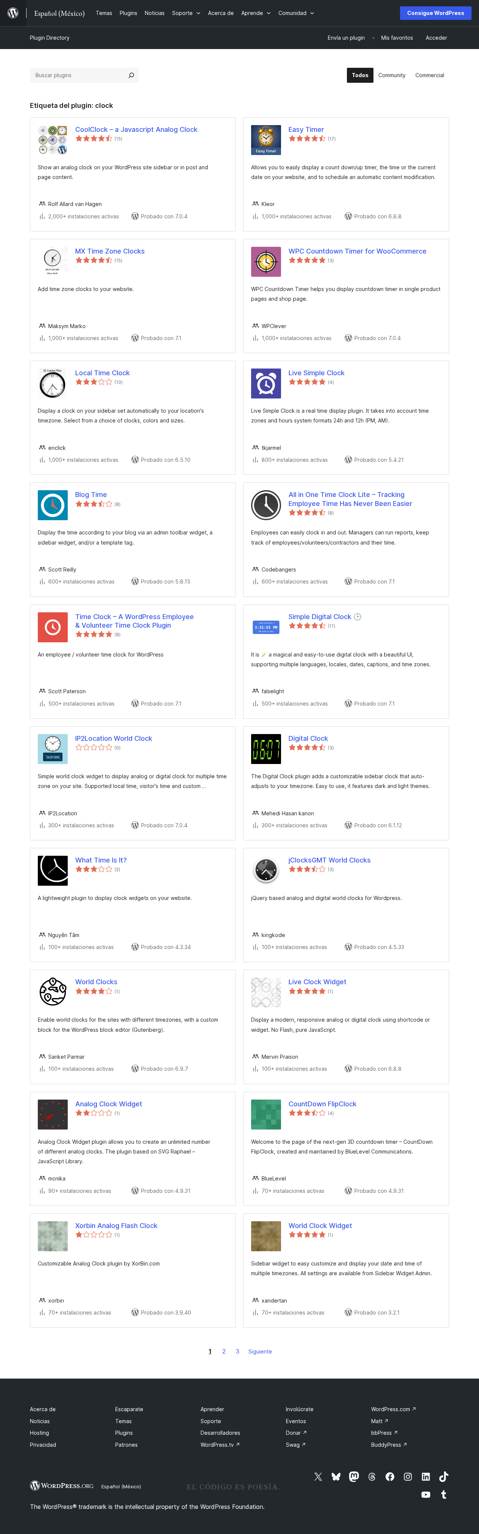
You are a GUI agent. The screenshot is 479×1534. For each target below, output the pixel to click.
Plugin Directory (50, 37)
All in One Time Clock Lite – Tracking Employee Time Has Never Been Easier (350, 499)
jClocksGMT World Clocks (330, 860)
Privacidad (43, 1444)
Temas (123, 1421)
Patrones (126, 1444)
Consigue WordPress (435, 13)
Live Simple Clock (317, 373)
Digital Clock (308, 738)
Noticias (40, 1421)
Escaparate (129, 1409)
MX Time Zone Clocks (110, 251)
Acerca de (43, 1409)
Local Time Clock (102, 373)
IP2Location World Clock (113, 738)
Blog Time (91, 494)
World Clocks (96, 982)
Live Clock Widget (318, 982)
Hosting (39, 1433)
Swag (296, 1444)
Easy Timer (306, 129)
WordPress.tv (220, 1444)
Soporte (211, 1421)
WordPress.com (394, 1409)
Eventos (296, 1421)
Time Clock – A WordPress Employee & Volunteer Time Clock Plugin (134, 621)
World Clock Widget (320, 1226)
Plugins (124, 1433)
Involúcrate (300, 1409)
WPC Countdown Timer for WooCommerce (358, 251)
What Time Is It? (101, 860)
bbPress (384, 1433)
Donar (296, 1433)
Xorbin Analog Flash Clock (116, 1226)
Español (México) (121, 1486)
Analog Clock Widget (108, 1104)
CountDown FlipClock (323, 1104)
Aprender (212, 1409)
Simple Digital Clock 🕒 (325, 617)
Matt (380, 1421)
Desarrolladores (220, 1433)
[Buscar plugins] (131, 75)
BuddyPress (389, 1444)
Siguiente (260, 1351)
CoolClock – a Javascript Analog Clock (136, 129)
